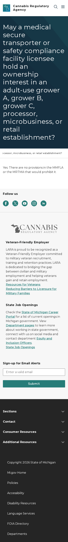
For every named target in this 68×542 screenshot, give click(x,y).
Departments (17, 534)
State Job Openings (20, 347)
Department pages (20, 325)
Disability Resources (21, 503)
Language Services (21, 513)
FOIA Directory (18, 523)
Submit (34, 383)
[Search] (55, 6)
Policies (12, 483)
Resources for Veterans (23, 284)
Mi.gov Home (16, 472)
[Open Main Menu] (63, 6)
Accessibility (15, 493)
